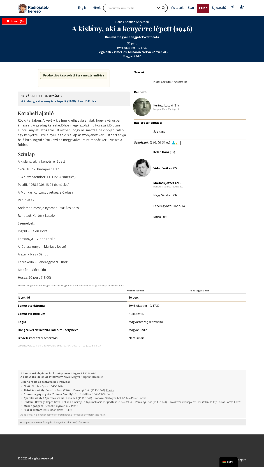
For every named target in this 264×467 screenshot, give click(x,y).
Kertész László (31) (166, 105)
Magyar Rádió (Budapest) (166, 109)
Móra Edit (159, 217)
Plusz (203, 8)
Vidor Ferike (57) (165, 168)
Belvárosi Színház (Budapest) (168, 186)
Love (16, 21)
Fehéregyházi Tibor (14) (169, 206)
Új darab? (219, 7)
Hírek (97, 7)
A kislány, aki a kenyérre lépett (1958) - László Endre (58, 101)
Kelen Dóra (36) (164, 152)
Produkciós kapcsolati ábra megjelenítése (73, 75)
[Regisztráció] (242, 7)
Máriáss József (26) (166, 183)
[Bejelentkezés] (232, 7)
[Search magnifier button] (163, 7)
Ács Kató (159, 132)
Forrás (110, 390)
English (83, 7)
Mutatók (177, 7)
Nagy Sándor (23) (165, 195)
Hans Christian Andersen (170, 82)
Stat (191, 7)
